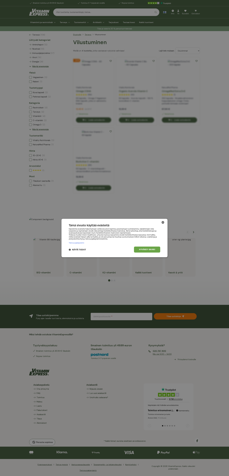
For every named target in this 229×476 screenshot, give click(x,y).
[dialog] (114, 238)
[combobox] (163, 222)
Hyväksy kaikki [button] (147, 249)
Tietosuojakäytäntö (76, 243)
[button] (77, 249)
